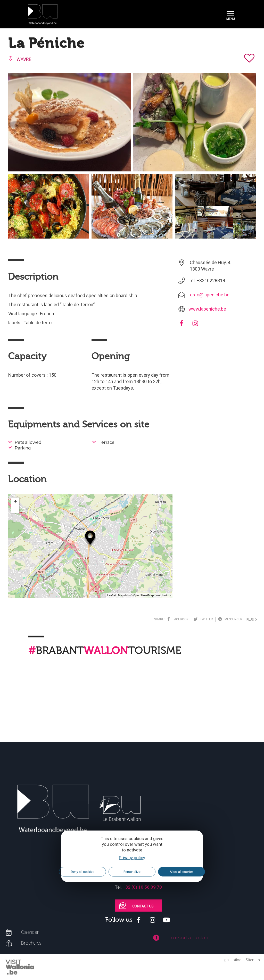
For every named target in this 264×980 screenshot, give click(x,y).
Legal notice (230, 960)
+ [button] (15, 501)
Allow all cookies (182, 872)
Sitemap (253, 960)
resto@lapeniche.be (208, 294)
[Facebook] (181, 325)
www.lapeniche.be (207, 309)
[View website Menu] (230, 14)
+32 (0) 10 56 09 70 (142, 887)
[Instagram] (195, 325)
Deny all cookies (82, 872)
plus (250, 619)
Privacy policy (132, 857)
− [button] (15, 509)
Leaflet (111, 595)
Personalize (132, 872)
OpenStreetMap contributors (152, 595)
